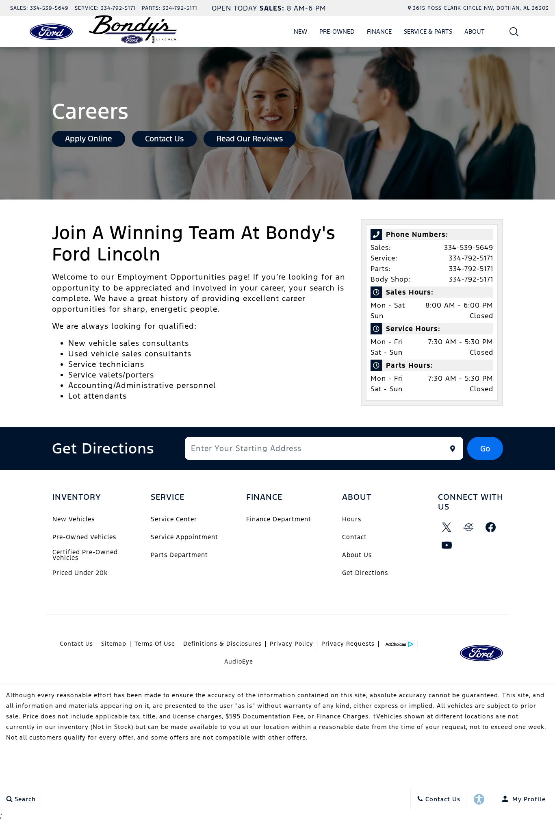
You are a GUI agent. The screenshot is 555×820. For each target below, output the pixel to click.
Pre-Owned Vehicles (84, 537)
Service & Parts (428, 31)
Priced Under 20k (80, 573)
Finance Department (278, 519)
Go (485, 448)
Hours (351, 519)
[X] (447, 527)
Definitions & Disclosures (222, 643)
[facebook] (491, 527)
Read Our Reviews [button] (250, 138)
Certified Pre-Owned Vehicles (85, 555)
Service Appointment (184, 537)
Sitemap (113, 643)
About (474, 31)
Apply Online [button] (88, 138)
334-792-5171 (471, 258)
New (300, 31)
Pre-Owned (337, 31)
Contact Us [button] (164, 138)
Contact (354, 537)
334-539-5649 (468, 247)
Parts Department (179, 555)
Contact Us (76, 643)
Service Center (174, 519)
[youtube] (447, 545)
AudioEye (238, 661)
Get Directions (365, 573)
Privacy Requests (348, 643)
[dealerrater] (469, 527)
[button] (514, 31)
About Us (357, 555)
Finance (379, 31)
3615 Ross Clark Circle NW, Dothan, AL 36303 (481, 8)
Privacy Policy (291, 643)
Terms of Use (154, 643)
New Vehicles (73, 519)
